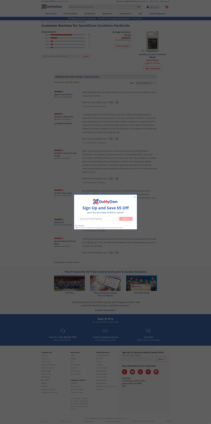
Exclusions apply (100, 227)
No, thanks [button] (79, 225)
